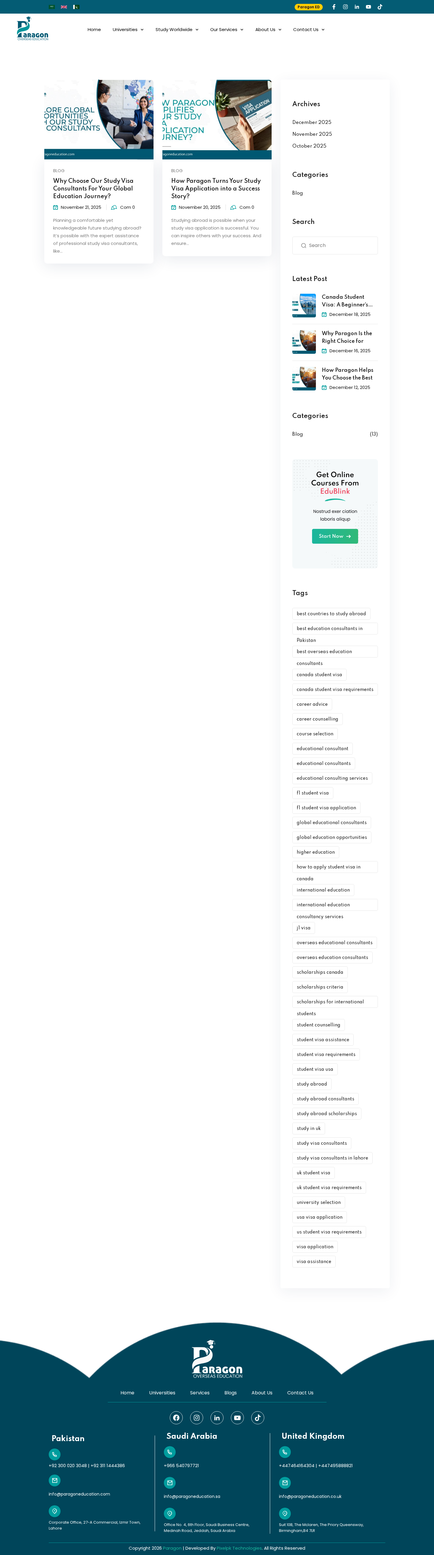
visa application (315, 1247)
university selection (319, 1202)
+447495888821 (335, 1465)
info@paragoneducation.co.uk (310, 1496)
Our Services (223, 29)
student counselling (318, 1025)
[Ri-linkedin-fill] (357, 6)
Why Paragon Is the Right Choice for (347, 337)
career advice (312, 704)
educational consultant (322, 749)
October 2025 (309, 146)
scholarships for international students (330, 1004)
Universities (125, 29)
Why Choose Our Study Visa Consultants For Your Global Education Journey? (93, 189)
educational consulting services (332, 778)
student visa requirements (326, 1054)
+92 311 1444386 (108, 1465)
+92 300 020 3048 (68, 1465)
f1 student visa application (326, 808)
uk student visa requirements (329, 1188)
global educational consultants (332, 823)
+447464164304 (296, 1465)
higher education (316, 852)
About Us (265, 29)
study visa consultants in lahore (332, 1158)
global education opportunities (332, 837)
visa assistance (314, 1261)
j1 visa (304, 928)
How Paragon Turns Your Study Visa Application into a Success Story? (216, 189)
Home (94, 29)
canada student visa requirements (335, 689)
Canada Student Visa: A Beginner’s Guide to (345, 302)
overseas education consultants (332, 957)
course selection (315, 734)
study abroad (312, 1084)
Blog (59, 170)
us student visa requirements (329, 1232)
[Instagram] (345, 6)
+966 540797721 (181, 1465)
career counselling (317, 719)
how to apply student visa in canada (328, 869)
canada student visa (319, 675)
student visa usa (315, 1069)
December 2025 (312, 122)
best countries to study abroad (331, 614)
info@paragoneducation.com (79, 1494)
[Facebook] (176, 1417)
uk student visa (313, 1173)
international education (323, 890)
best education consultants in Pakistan (330, 630)
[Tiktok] (380, 6)
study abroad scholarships (327, 1114)
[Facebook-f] (334, 6)
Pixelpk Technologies (239, 1548)
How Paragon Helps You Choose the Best (347, 374)
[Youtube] (368, 6)
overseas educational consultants (335, 943)
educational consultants (324, 763)
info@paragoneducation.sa (192, 1496)
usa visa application (319, 1217)
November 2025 (312, 134)
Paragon (172, 1548)
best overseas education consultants (324, 654)
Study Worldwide (174, 29)
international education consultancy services (323, 907)
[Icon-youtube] (237, 1417)
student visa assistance (323, 1040)
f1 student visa (313, 793)
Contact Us (306, 29)
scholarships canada (320, 972)
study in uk (309, 1128)
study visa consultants (322, 1143)
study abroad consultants (325, 1099)
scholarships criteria (320, 987)
